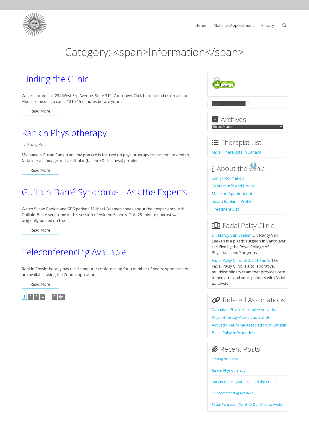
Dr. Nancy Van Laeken (232, 235)
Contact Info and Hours (233, 186)
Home (200, 25)
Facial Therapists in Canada (236, 152)
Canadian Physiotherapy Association (245, 309)
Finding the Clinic (55, 79)
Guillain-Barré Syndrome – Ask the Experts (104, 192)
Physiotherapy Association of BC (241, 317)
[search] (248, 103)
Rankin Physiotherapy (64, 133)
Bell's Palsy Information (233, 332)
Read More (40, 111)
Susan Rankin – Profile (232, 201)
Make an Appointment (233, 25)
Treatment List (225, 209)
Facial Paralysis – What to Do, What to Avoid (247, 404)
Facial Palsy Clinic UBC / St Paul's (241, 260)
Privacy (267, 25)
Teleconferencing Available (74, 252)
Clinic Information (228, 178)
